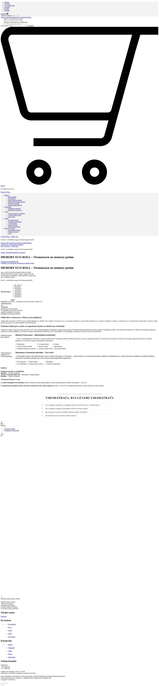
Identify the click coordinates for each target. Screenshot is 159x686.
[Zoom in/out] (7, 683)
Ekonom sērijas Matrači (15, 205)
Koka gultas (11, 217)
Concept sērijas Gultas (14, 215)
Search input (4, 26)
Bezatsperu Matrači (13, 203)
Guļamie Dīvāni (12, 225)
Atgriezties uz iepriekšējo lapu (9, 261)
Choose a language (6, 15)
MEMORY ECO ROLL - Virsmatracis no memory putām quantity (20, 301)
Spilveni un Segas (9, 228)
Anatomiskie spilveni (14, 230)
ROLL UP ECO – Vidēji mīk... (10, 246)
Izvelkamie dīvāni (13, 220)
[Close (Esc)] (1, 683)
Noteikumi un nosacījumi (11, 430)
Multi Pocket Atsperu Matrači (16, 202)
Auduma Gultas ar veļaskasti (16, 213)
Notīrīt (13, 300)
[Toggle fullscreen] (5, 683)
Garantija (7, 7)
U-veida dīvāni (12, 223)
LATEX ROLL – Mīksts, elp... (10, 236)
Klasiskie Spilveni (13, 232)
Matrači (6, 195)
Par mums (7, 4)
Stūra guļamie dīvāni (14, 227)
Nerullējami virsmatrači (15, 210)
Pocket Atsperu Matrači (15, 200)
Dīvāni (6, 218)
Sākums (6, 2)
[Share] (3, 683)
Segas (10, 233)
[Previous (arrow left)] (1, 597)
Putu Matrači (12, 198)
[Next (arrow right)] (3, 597)
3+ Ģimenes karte (9, 5)
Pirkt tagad (4, 307)
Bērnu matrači (12, 197)
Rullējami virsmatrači (14, 208)
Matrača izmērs (6, 291)
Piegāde (6, 9)
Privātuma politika (9, 429)
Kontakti (6, 10)
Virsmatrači (7, 207)
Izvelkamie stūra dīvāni (15, 222)
